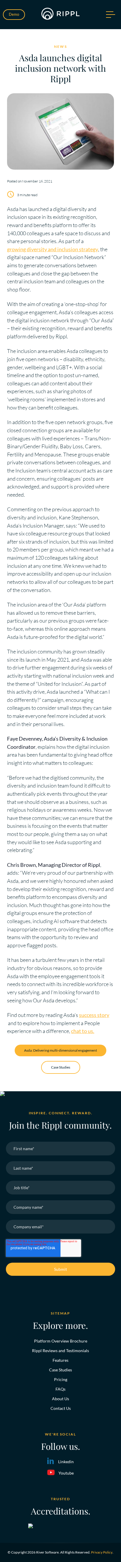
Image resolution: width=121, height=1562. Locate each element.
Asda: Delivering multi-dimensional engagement (60, 1050)
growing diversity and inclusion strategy (52, 249)
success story (94, 1015)
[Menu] (110, 14)
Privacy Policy (101, 1552)
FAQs (60, 1389)
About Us (60, 1398)
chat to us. (82, 1031)
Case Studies (60, 1067)
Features (60, 1360)
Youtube (66, 1472)
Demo (14, 14)
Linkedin (66, 1461)
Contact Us (61, 1408)
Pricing (60, 1379)
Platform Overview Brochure (60, 1340)
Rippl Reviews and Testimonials (60, 1350)
